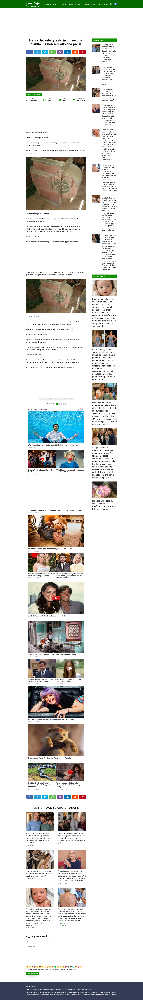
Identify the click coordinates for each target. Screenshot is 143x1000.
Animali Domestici (75, 4)
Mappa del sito (89, 989)
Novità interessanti (55, 399)
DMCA (70, 989)
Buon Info (33, 3)
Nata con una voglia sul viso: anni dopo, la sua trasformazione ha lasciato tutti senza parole (104, 505)
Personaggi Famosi (90, 4)
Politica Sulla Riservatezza (34, 989)
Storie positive (68, 399)
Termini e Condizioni (48, 989)
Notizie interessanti (50, 4)
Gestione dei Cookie (61, 989)
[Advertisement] (71, 24)
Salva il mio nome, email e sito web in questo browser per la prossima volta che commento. (52, 969)
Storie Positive (103, 4)
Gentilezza (63, 4)
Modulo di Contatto (78, 989)
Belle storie (44, 399)
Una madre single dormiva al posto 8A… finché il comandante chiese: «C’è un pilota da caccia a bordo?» (39, 873)
